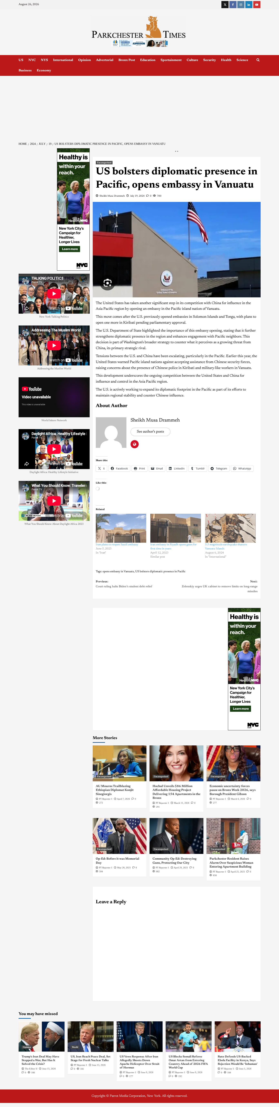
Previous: (124, 584)
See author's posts (150, 432)
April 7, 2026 (123, 799)
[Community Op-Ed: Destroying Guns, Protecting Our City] (176, 836)
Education (147, 60)
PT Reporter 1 (105, 799)
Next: (220, 586)
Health (226, 60)
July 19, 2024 (137, 196)
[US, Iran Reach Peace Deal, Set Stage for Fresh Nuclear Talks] (91, 1036)
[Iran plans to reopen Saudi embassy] (121, 528)
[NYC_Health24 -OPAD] (244, 669)
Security (209, 60)
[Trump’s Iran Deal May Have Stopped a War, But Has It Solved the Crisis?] (42, 1036)
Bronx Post (126, 60)
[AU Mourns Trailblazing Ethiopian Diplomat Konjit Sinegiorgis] (120, 763)
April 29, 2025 (181, 867)
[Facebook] (233, 4)
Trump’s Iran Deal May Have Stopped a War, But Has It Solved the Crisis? (40, 1060)
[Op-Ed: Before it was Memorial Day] (120, 836)
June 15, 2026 (49, 1068)
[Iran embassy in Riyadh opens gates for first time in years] (175, 528)
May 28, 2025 (124, 867)
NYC (32, 60)
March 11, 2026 (181, 803)
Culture (192, 60)
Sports (173, 1047)
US (21, 60)
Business (25, 70)
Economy (44, 70)
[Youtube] (256, 4)
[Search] (258, 60)
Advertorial (104, 60)
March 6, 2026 (238, 799)
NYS (44, 60)
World (75, 1047)
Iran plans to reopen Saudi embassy (117, 544)
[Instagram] (240, 4)
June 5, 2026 (245, 1068)
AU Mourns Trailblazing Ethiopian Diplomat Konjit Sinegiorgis (115, 790)
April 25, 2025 (238, 871)
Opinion (84, 60)
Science (242, 60)
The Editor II (31, 1068)
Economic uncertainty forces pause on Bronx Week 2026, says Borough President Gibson (233, 790)
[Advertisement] (139, 106)
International (63, 60)
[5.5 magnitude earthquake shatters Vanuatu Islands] (230, 528)
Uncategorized (104, 162)
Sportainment (171, 60)
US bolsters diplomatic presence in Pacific (160, 571)
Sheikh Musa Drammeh (112, 196)
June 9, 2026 (147, 1072)
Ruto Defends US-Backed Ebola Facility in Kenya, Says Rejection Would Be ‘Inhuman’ (238, 1060)
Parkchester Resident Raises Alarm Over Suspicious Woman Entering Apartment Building (231, 862)
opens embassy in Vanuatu (118, 571)
